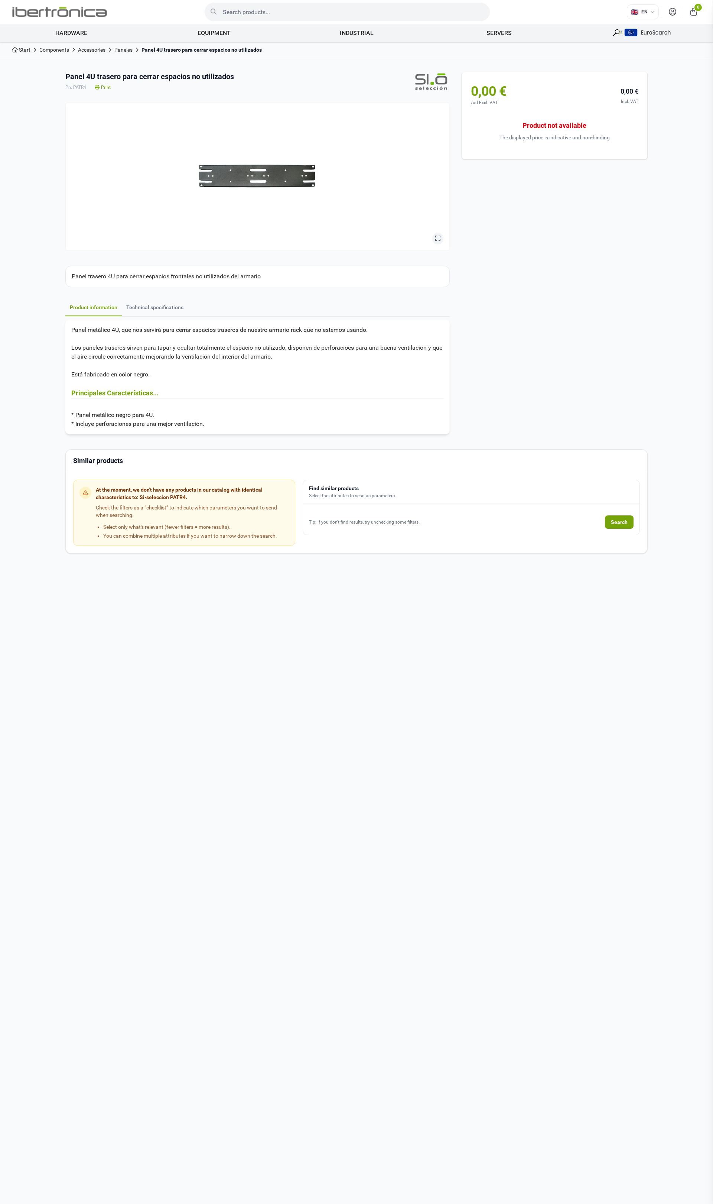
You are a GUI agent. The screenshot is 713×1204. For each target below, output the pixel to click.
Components (54, 50)
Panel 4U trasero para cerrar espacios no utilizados (201, 50)
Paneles (123, 50)
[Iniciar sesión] (672, 11)
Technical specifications (154, 307)
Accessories (91, 50)
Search (619, 522)
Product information (93, 307)
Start (24, 50)
